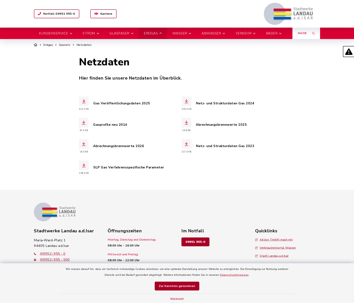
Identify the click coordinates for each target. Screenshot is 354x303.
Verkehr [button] (244, 33)
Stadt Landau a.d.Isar (274, 256)
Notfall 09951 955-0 (59, 14)
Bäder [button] (272, 33)
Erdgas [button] (151, 33)
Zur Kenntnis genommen (177, 286)
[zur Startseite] (288, 14)
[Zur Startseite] (35, 45)
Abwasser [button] (211, 33)
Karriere (106, 14)
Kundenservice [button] (53, 33)
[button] (348, 51)
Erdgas (48, 45)
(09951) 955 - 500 (55, 259)
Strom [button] (89, 33)
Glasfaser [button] (119, 33)
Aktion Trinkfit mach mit (276, 240)
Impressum (177, 298)
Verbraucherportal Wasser (278, 248)
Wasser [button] (179, 33)
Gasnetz (65, 45)
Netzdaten (84, 45)
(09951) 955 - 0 (53, 253)
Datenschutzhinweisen (234, 275)
